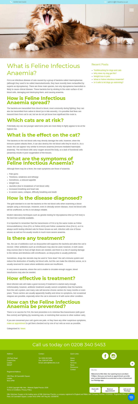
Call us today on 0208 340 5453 (69, 344)
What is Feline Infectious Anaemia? (43, 69)
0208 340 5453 (46, 358)
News (22, 328)
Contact (73, 369)
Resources (74, 367)
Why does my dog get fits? (105, 73)
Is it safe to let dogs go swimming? (108, 82)
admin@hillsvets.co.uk (51, 363)
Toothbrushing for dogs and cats (107, 70)
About (72, 360)
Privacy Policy (27, 390)
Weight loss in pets (102, 76)
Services (73, 363)
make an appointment (16, 323)
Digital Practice (39, 387)
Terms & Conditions (14, 390)
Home (72, 358)
